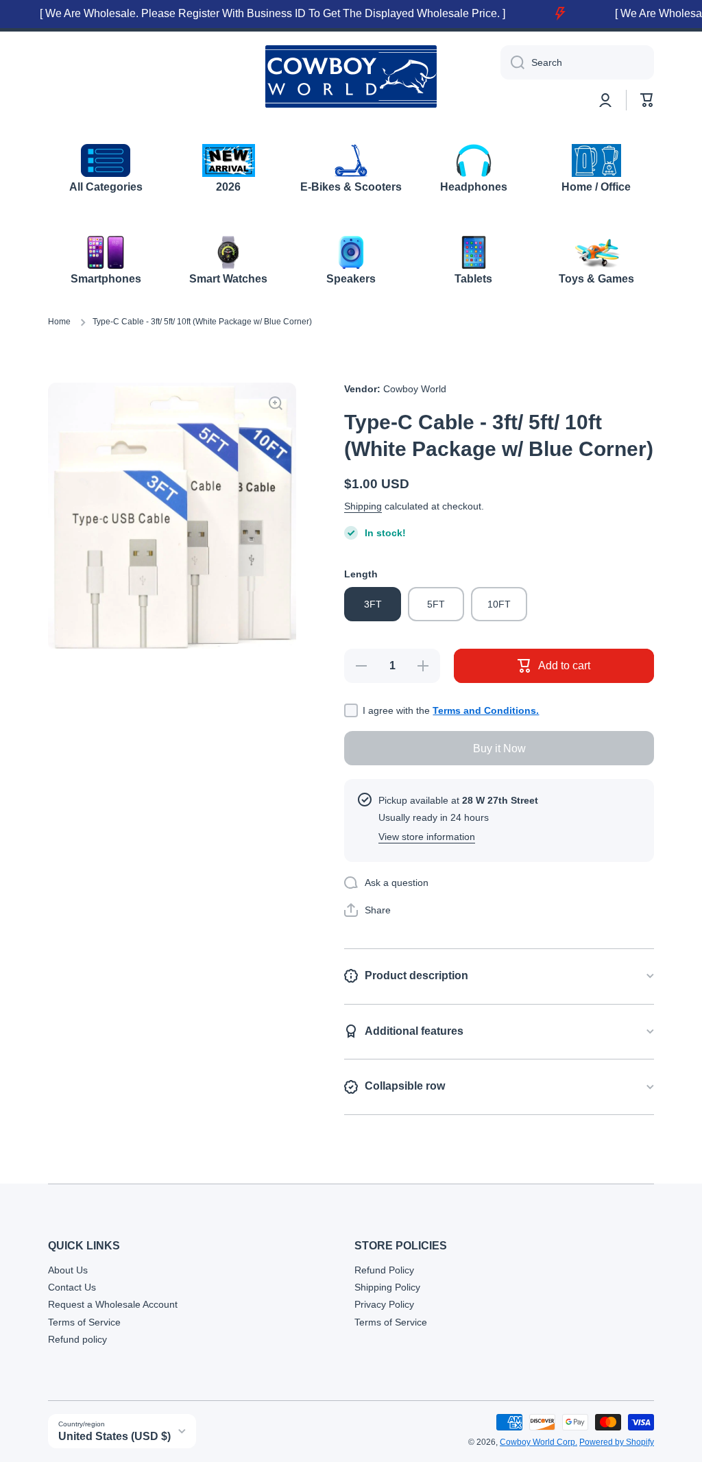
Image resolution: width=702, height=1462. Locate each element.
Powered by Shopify (616, 1442)
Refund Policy (384, 1270)
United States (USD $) (114, 1436)
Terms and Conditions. (486, 710)
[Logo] (351, 76)
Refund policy (77, 1339)
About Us (68, 1270)
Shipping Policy (387, 1287)
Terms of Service (84, 1322)
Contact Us (72, 1287)
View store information (426, 836)
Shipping (363, 506)
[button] (647, 100)
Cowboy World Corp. (538, 1442)
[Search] (512, 62)
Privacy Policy (384, 1304)
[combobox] (577, 62)
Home (59, 321)
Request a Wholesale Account (113, 1304)
